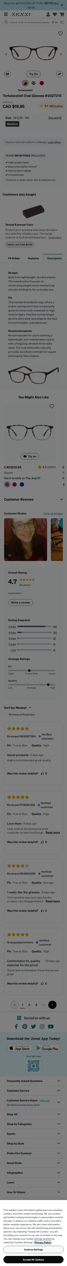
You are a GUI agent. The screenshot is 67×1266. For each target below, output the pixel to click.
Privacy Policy (43, 1242)
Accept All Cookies (33, 1259)
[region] (33, 1233)
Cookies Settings (33, 1249)
